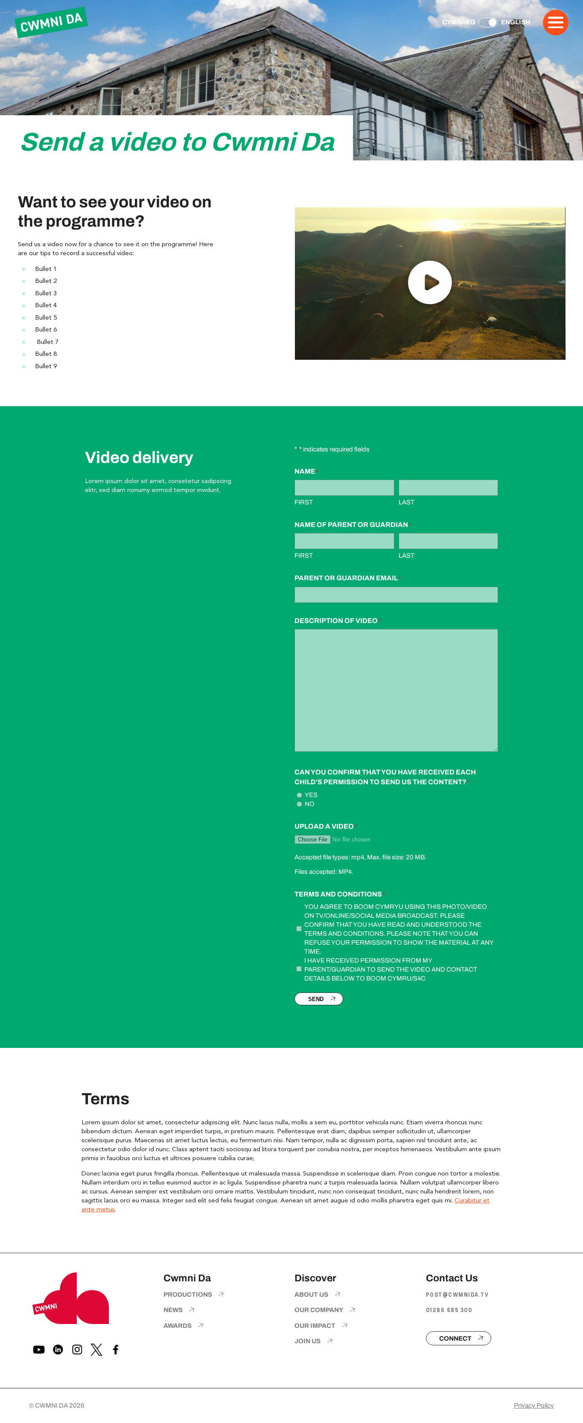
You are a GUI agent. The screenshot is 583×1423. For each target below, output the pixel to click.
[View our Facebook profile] (115, 1349)
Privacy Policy (534, 1405)
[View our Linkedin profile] (58, 1349)
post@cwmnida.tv (457, 1295)
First (303, 502)
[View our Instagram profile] (77, 1349)
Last (406, 502)
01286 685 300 (449, 1310)
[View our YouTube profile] (38, 1349)
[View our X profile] (96, 1349)
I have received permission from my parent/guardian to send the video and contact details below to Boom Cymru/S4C (390, 969)
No (310, 803)
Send (316, 999)
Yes (311, 795)
